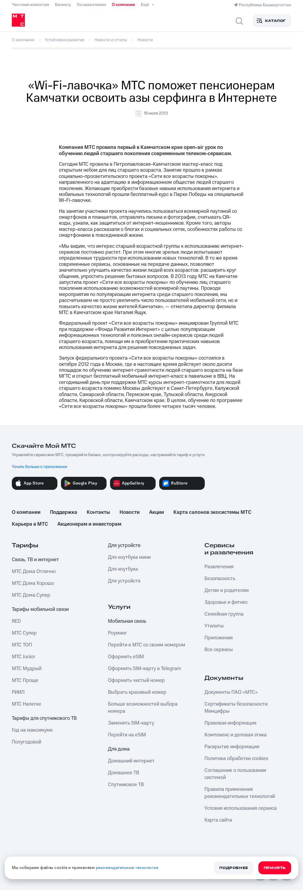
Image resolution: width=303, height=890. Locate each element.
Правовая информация (230, 723)
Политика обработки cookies (236, 758)
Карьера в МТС (30, 524)
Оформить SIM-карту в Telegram (144, 668)
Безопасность (219, 578)
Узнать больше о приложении (39, 467)
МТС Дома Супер (31, 595)
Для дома (119, 749)
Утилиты (214, 626)
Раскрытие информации (231, 746)
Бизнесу (63, 5)
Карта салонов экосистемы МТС (212, 512)
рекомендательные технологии (127, 868)
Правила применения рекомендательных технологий (239, 793)
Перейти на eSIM (127, 734)
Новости (130, 512)
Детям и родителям (226, 590)
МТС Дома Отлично (34, 571)
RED (16, 621)
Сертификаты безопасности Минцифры (235, 708)
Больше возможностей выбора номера (143, 708)
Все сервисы (218, 649)
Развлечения (218, 566)
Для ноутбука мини (129, 557)
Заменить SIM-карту (131, 723)
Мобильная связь (127, 621)
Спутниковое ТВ (126, 784)
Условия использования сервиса (240, 808)
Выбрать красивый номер (137, 692)
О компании (123, 5)
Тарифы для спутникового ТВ (44, 718)
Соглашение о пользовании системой (235, 774)
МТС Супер (24, 633)
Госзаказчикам (91, 5)
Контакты (98, 512)
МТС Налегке (26, 704)
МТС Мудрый (26, 668)
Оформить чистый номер (136, 680)
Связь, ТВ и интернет (35, 559)
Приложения (218, 637)
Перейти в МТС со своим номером (146, 644)
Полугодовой (26, 742)
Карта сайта (218, 820)
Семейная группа (224, 614)
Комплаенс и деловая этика (235, 734)
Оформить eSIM (126, 656)
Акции (156, 512)
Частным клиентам (30, 5)
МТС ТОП (22, 644)
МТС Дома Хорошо (33, 583)
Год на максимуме (32, 730)
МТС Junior (23, 656)
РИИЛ (18, 692)
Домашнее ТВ (123, 772)
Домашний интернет (131, 761)
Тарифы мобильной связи (40, 609)
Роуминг (117, 633)
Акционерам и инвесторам (89, 524)
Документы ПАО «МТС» (231, 692)
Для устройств (124, 545)
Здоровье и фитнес (226, 602)
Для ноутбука (123, 569)
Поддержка (63, 512)
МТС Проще (25, 680)
